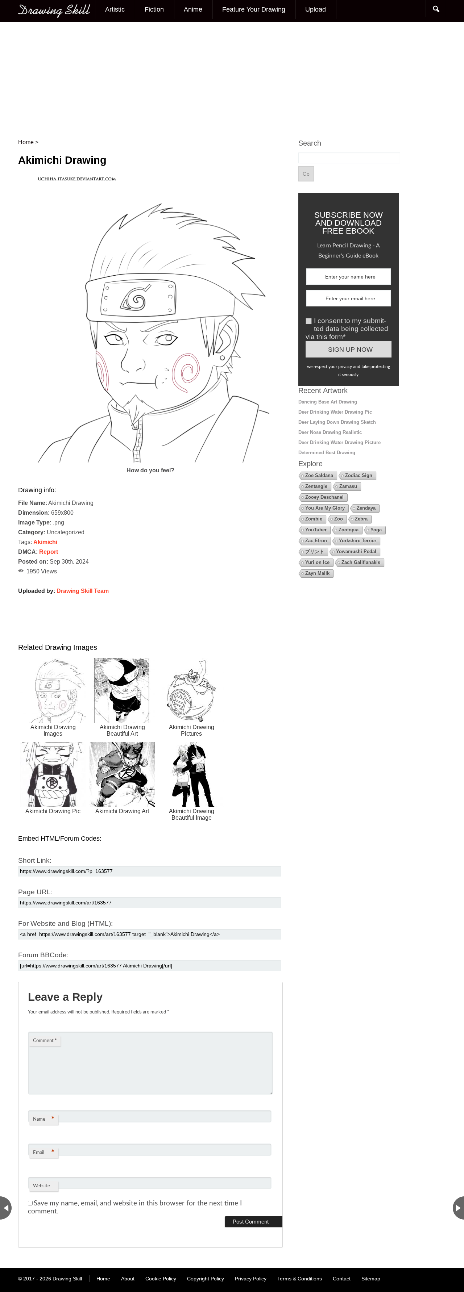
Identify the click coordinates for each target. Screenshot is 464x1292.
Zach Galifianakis (360, 562)
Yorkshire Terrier (357, 540)
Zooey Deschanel (324, 497)
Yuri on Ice (317, 562)
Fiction (154, 9)
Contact (342, 1278)
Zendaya (366, 508)
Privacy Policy (250, 1278)
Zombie (313, 519)
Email (43, 1153)
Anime (193, 9)
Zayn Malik (317, 573)
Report (48, 552)
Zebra (361, 519)
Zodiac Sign (358, 475)
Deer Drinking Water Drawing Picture (339, 442)
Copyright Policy (205, 1278)
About (127, 1278)
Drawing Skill (67, 1278)
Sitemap (370, 1278)
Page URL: (35, 892)
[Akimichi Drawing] (151, 460)
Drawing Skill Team (83, 591)
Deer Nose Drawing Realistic (330, 432)
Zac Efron (316, 540)
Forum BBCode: (43, 955)
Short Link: (34, 860)
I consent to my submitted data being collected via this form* (347, 328)
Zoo (338, 519)
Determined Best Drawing (326, 452)
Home (103, 1278)
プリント (314, 551)
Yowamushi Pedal (356, 551)
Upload (315, 9)
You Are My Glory (325, 508)
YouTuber (316, 529)
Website (41, 1186)
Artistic (115, 9)
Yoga (376, 529)
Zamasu (348, 486)
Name (43, 1120)
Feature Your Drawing (253, 9)
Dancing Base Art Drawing (327, 402)
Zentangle (316, 486)
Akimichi (45, 542)
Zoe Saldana (319, 475)
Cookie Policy (160, 1278)
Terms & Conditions (299, 1278)
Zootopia (349, 529)
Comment (45, 1040)
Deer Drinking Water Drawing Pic (335, 412)
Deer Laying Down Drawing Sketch (337, 422)
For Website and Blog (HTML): (65, 923)
